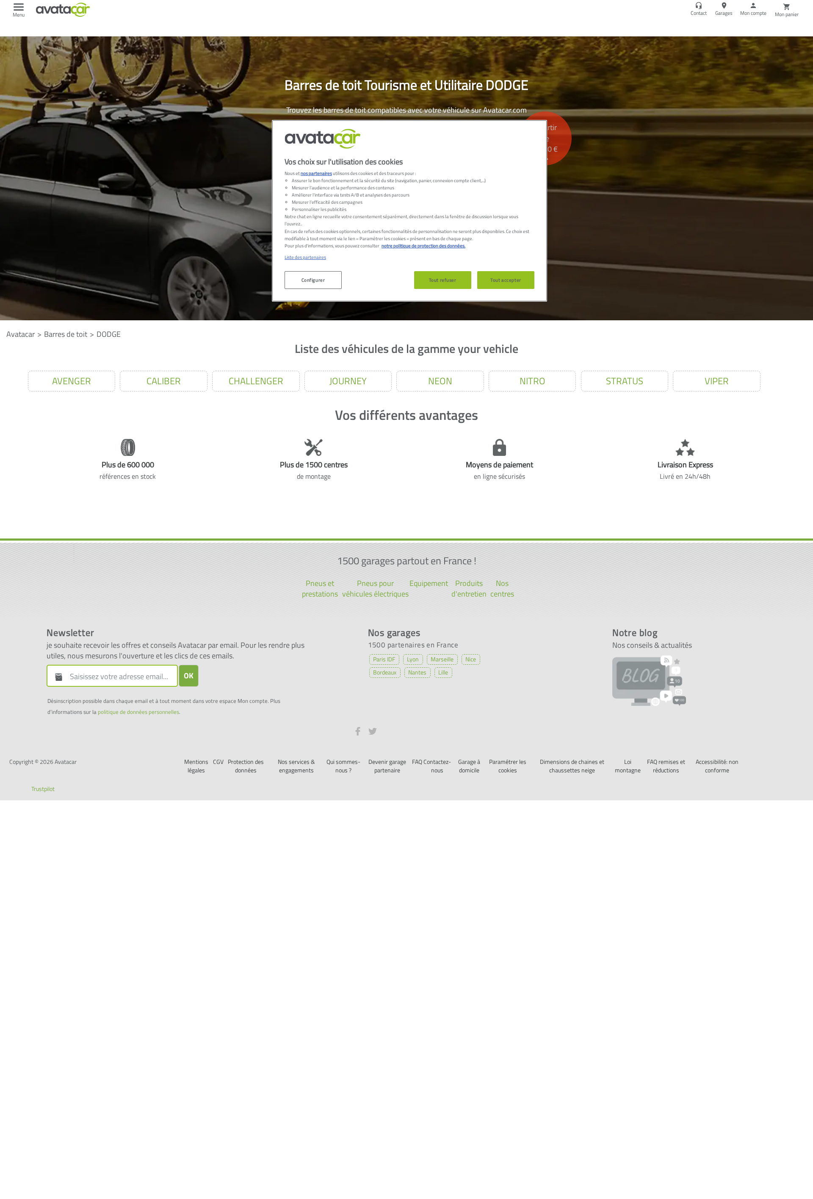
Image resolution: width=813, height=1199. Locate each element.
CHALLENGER (256, 381)
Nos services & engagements (296, 765)
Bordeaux (384, 672)
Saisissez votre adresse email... (119, 676)
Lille (443, 672)
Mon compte (753, 13)
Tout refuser (442, 279)
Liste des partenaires (305, 257)
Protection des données (246, 765)
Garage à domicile (469, 765)
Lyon (413, 659)
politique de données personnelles (138, 712)
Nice (470, 659)
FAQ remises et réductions (666, 765)
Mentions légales (196, 765)
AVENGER (71, 381)
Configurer (313, 279)
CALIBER (164, 381)
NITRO (532, 381)
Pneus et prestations (320, 588)
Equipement (428, 583)
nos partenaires (316, 173)
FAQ (417, 761)
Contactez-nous (437, 765)
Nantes (417, 672)
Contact (699, 13)
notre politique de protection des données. (423, 245)
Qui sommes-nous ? (343, 765)
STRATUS (624, 381)
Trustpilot (43, 788)
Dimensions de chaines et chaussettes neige (572, 765)
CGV (218, 761)
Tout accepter (505, 279)
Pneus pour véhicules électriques (375, 588)
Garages (724, 13)
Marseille (442, 659)
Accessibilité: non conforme (717, 765)
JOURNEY (348, 381)
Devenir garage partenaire (387, 765)
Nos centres (502, 588)
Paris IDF (384, 659)
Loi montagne (628, 765)
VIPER (717, 381)
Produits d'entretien (469, 588)
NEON (440, 381)
